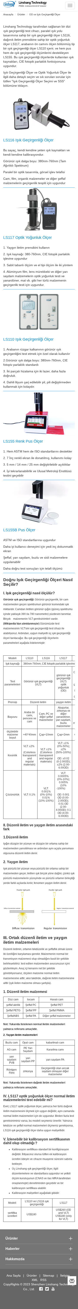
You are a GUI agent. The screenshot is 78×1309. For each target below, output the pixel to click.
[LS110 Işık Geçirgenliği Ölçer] (39, 311)
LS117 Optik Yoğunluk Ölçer (27, 237)
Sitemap (48, 1275)
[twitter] (47, 1289)
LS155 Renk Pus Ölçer (23, 441)
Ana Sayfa (13, 1275)
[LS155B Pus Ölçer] (39, 502)
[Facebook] (41, 1289)
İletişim (65, 1275)
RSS (43, 1280)
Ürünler (21, 14)
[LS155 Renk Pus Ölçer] (39, 413)
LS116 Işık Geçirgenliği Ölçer (28, 140)
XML (35, 1280)
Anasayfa (8, 14)
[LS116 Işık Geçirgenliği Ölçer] (39, 112)
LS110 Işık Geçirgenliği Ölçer (28, 339)
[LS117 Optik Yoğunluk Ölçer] (39, 210)
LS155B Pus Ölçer (19, 530)
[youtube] (53, 1289)
